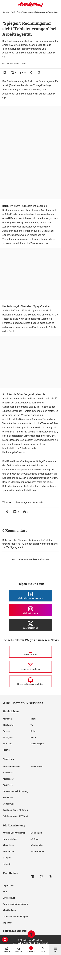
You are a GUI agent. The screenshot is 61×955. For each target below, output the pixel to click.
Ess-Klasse (8, 797)
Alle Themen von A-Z (13, 766)
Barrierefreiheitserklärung (15, 904)
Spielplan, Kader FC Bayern (15, 810)
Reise (33, 737)
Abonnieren (8, 845)
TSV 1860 (7, 743)
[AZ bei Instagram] (42, 876)
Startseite (6, 12)
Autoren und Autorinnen (14, 833)
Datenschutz (9, 898)
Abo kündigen (9, 910)
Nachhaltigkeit (37, 743)
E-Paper (7, 858)
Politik (13, 12)
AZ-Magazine (36, 845)
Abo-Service (8, 851)
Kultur (33, 731)
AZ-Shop (34, 839)
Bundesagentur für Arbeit (29, 502)
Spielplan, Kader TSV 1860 (15, 816)
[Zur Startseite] (30, 6)
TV (31, 725)
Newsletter (8, 772)
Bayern (6, 731)
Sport (33, 719)
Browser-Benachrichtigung (15, 791)
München (7, 719)
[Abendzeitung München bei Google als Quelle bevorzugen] (39, 73)
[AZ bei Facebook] (32, 876)
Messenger (8, 779)
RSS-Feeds (8, 785)
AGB (5, 891)
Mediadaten (36, 833)
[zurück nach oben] (31, 934)
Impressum (8, 885)
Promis (6, 750)
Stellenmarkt (36, 766)
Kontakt (6, 864)
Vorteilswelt (8, 804)
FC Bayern (8, 737)
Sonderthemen (37, 851)
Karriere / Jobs (10, 839)
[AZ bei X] (51, 876)
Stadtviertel (8, 725)
